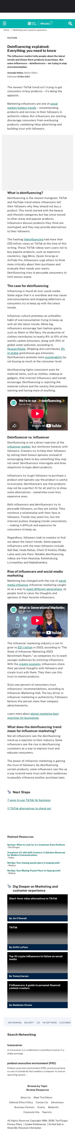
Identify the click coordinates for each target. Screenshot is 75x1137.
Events (41, 1107)
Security (29, 1023)
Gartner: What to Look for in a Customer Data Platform (36, 845)
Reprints (47, 1112)
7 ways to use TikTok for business (29, 800)
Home (6, 30)
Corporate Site (31, 1112)
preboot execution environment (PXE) (31, 1063)
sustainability (53, 357)
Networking (15, 1023)
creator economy (29, 664)
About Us (26, 1097)
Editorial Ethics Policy (21, 1102)
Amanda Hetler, (15, 73)
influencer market (18, 446)
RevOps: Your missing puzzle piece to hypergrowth (33, 863)
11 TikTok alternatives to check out (29, 808)
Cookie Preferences (36, 1124)
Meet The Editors (43, 1097)
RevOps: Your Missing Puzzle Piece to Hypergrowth (33, 870)
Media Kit (53, 1107)
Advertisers (57, 1102)
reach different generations (44, 589)
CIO (38, 1023)
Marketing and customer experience (30, 30)
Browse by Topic (37, 1086)
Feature (12, 38)
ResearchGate (16, 348)
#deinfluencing (34, 239)
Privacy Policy (14, 1124)
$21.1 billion (25, 647)
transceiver (14, 1045)
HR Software (50, 1023)
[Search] (70, 23)
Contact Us (42, 1102)
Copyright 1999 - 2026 (42, 1120)
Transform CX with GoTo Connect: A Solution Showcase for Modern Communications (36, 853)
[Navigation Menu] (4, 23)
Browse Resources (37, 1089)
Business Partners (24, 1107)
